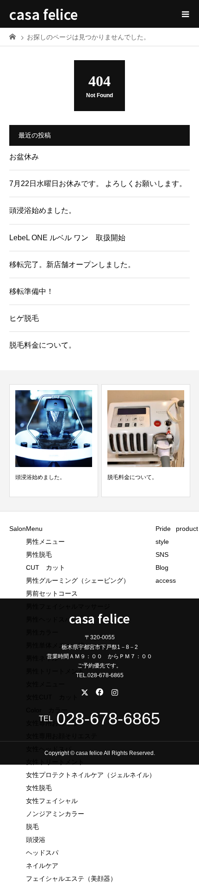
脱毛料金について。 (42, 345)
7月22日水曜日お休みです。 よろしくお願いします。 (98, 183)
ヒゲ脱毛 (24, 318)
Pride (163, 528)
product (187, 528)
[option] (53, 441)
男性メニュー (45, 541)
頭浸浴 (35, 839)
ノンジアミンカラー (55, 813)
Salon (17, 528)
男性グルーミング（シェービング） (78, 580)
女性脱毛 (39, 788)
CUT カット (49, 567)
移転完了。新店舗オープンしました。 (72, 264)
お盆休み (24, 157)
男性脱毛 (39, 554)
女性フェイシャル (52, 800)
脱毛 (32, 826)
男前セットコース (52, 593)
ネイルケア (42, 865)
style (162, 541)
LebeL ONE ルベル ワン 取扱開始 (67, 238)
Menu (34, 528)
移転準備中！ (31, 291)
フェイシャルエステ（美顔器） (71, 878)
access (165, 580)
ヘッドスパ (42, 852)
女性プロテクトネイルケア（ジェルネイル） (90, 775)
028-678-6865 (108, 718)
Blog (161, 567)
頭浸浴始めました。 (42, 210)
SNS (161, 554)
